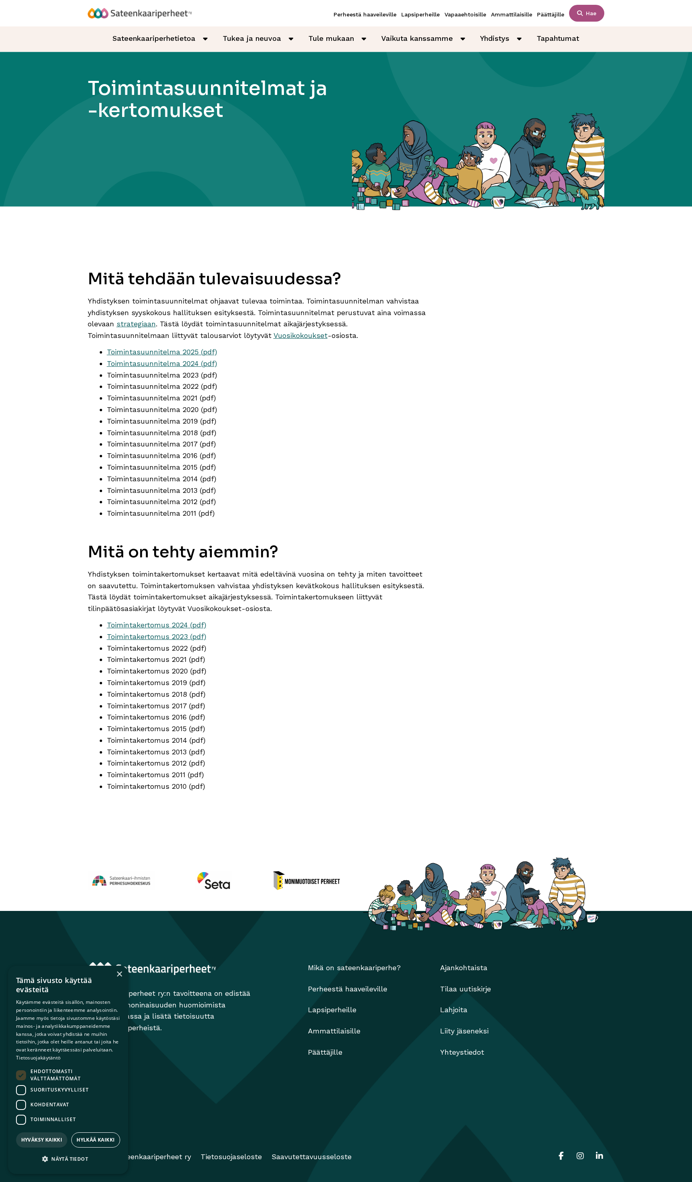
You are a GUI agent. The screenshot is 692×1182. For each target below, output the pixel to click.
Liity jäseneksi (464, 1031)
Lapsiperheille (420, 14)
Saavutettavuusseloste (312, 1156)
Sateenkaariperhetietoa (154, 38)
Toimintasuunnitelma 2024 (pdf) (162, 363)
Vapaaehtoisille (465, 14)
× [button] (119, 974)
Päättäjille (550, 14)
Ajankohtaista (463, 967)
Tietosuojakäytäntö (38, 1057)
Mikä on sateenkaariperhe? (354, 967)
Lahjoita (453, 1009)
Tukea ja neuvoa (252, 38)
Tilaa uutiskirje (465, 989)
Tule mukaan (331, 38)
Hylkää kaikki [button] (95, 1139)
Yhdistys (494, 38)
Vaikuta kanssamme (417, 38)
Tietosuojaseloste (231, 1156)
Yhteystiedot (462, 1052)
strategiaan (136, 324)
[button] (68, 1159)
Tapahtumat (558, 38)
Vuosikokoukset (301, 335)
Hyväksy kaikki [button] (41, 1139)
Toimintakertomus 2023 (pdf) (156, 636)
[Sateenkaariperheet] (140, 13)
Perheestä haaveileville (365, 14)
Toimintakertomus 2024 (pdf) (156, 625)
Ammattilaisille (511, 14)
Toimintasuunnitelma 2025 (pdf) (162, 352)
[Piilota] (205, 39)
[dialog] (68, 1070)
